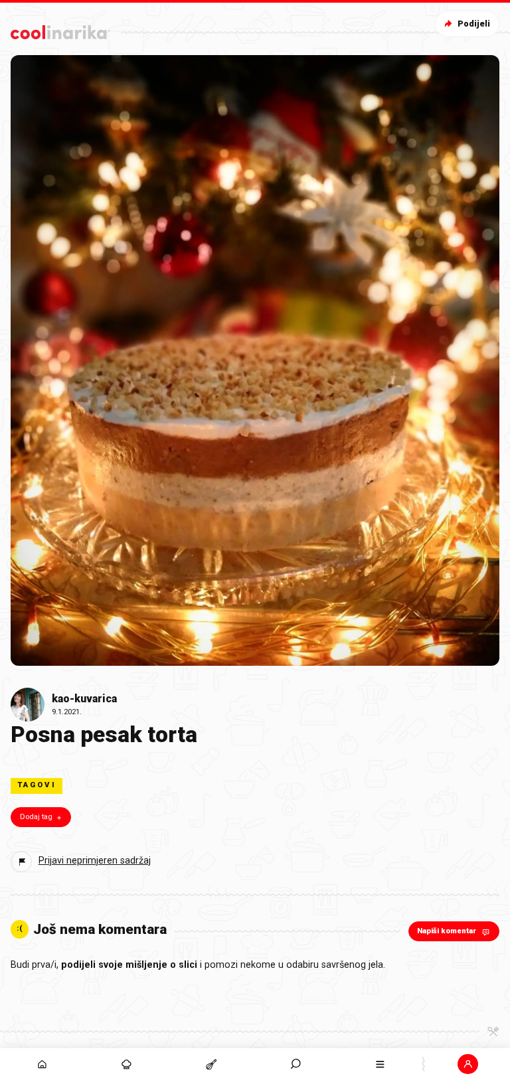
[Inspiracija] (126, 1064)
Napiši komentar (446, 931)
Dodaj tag (36, 816)
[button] (296, 1064)
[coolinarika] (60, 29)
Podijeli (474, 24)
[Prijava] (468, 1064)
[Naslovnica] (42, 1064)
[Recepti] (211, 1064)
